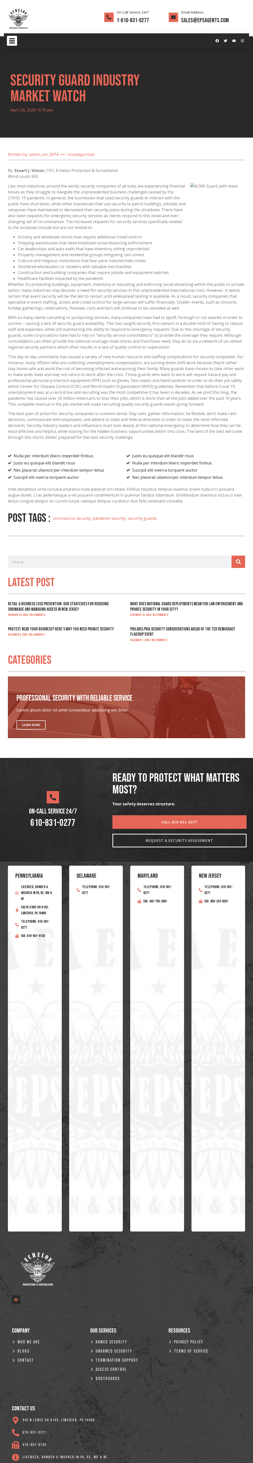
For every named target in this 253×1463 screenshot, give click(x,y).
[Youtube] (234, 40)
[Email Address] (173, 17)
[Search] (238, 562)
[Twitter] (225, 40)
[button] (12, 41)
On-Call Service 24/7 (133, 12)
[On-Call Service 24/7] (109, 17)
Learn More (31, 725)
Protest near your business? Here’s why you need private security (61, 629)
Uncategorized (80, 154)
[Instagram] (242, 40)
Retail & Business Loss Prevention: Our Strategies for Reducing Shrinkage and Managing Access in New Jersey (58, 606)
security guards (142, 518)
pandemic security (109, 518)
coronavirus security (72, 518)
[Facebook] (217, 40)
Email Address (192, 12)
